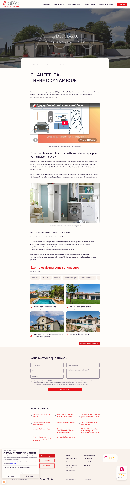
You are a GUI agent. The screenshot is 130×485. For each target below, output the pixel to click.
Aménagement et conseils (41, 65)
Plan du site (87, 479)
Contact (122, 4)
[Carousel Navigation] (65, 202)
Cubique (57, 278)
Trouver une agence (47, 456)
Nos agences (88, 458)
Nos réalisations (71, 458)
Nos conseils (88, 465)
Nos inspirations (71, 462)
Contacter (47, 460)
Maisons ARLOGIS (89, 455)
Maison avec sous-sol (88, 278)
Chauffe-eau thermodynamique (58, 65)
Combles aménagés (70, 278)
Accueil (46, 4)
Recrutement (70, 470)
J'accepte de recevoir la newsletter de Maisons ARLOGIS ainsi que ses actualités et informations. (61, 384)
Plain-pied (35, 278)
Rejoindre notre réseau (47, 466)
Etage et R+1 (46, 278)
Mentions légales (71, 479)
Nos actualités (88, 462)
